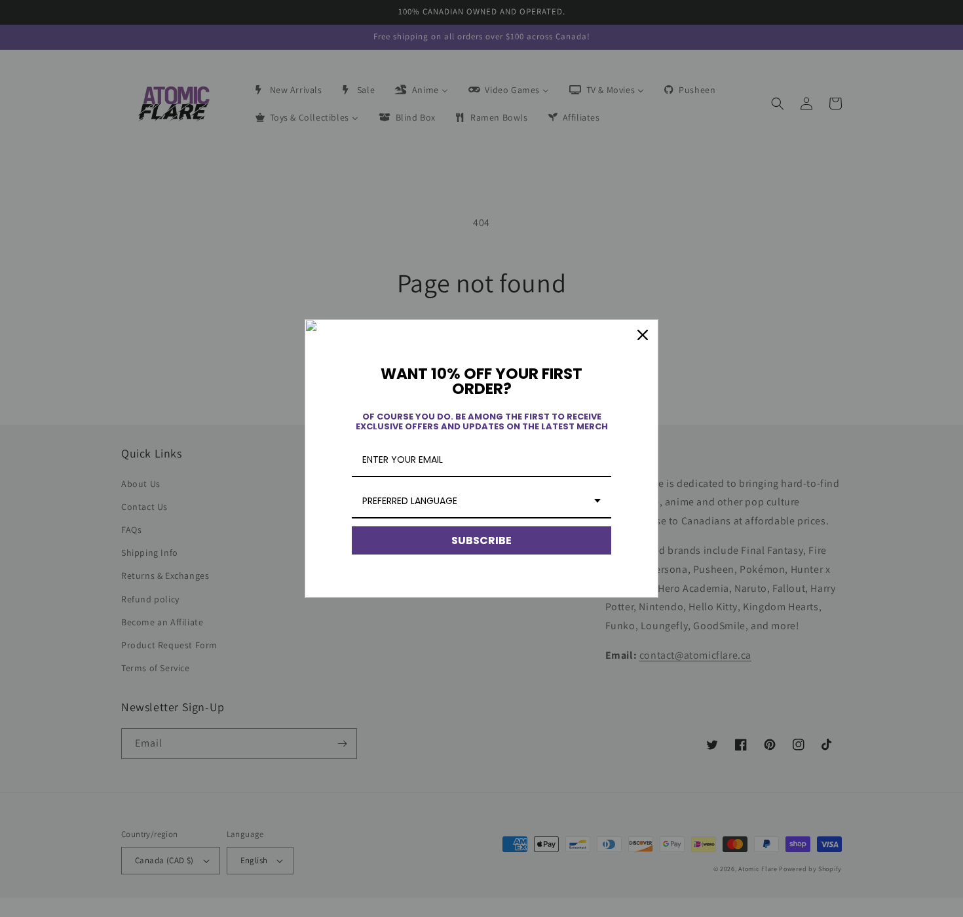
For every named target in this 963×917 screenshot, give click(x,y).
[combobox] (481, 501)
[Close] (642, 335)
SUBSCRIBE (481, 540)
